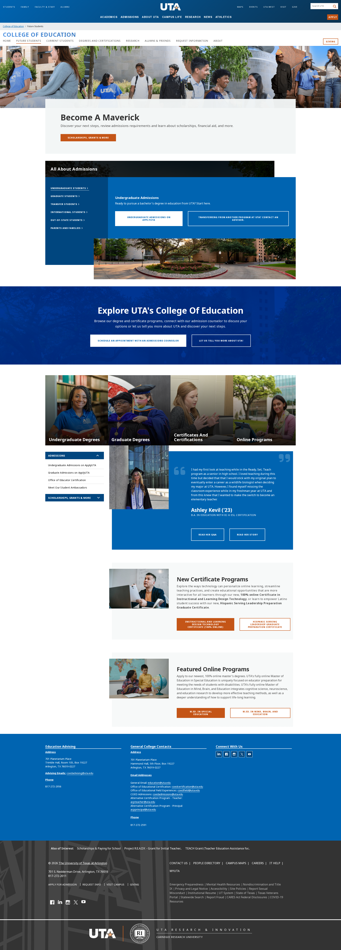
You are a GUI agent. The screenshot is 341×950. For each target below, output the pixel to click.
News (208, 17)
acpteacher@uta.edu (143, 802)
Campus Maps (236, 863)
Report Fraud (215, 897)
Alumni (65, 6)
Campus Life (172, 17)
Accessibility (219, 889)
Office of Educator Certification (67, 480)
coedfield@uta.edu (189, 790)
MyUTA (175, 871)
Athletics (223, 17)
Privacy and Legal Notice (191, 889)
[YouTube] (83, 902)
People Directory (206, 863)
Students (9, 6)
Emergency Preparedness (187, 884)
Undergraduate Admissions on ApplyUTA (72, 465)
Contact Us (179, 863)
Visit (283, 6)
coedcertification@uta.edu (187, 786)
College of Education (13, 26)
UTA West (269, 6)
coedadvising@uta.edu (80, 773)
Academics (109, 17)
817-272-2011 (57, 876)
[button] (70, 188)
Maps (240, 6)
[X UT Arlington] (76, 902)
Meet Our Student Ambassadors (67, 487)
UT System (226, 893)
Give (294, 6)
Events (253, 6)
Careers (258, 863)
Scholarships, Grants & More (69, 497)
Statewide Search (192, 897)
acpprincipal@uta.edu (143, 809)
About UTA (150, 17)
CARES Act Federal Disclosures (247, 897)
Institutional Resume (202, 893)
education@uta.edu (159, 782)
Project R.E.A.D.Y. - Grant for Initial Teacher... (153, 848)
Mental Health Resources (223, 884)
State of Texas (245, 893)
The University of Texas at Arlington (83, 863)
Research (193, 17)
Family (25, 6)
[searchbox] (321, 6)
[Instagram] (68, 902)
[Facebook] (52, 902)
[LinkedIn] (60, 902)
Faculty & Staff (45, 6)
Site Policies (238, 889)
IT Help (274, 863)
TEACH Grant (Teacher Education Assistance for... (217, 848)
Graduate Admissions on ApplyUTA (69, 472)
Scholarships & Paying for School (99, 848)
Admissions (130, 17)
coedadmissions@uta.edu (168, 794)
